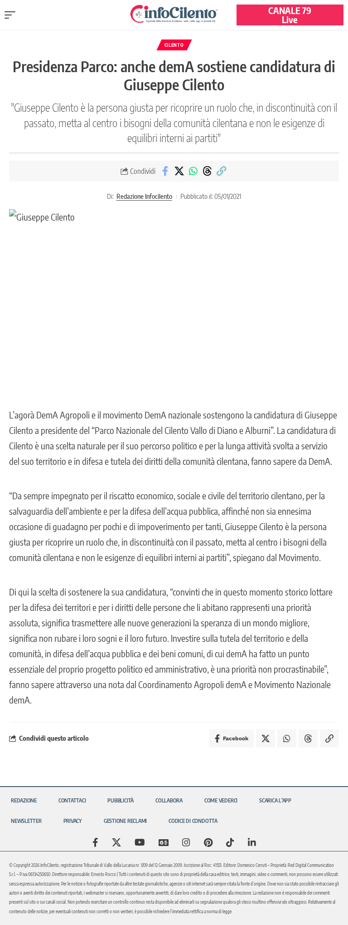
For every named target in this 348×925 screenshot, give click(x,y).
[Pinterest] (208, 842)
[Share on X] (179, 171)
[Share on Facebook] (165, 171)
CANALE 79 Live (289, 15)
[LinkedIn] (252, 842)
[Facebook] (95, 842)
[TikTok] (230, 842)
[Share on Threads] (207, 171)
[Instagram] (186, 842)
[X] (116, 842)
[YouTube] (139, 842)
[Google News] (163, 842)
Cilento (174, 45)
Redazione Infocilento (144, 196)
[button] (12, 15)
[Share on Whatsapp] (193, 171)
